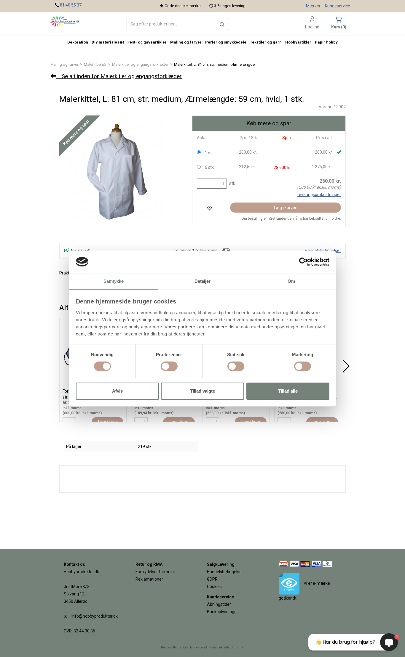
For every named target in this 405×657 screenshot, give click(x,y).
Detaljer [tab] (202, 281)
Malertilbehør (95, 64)
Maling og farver (64, 64)
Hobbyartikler (298, 42)
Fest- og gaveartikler (147, 42)
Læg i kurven (285, 207)
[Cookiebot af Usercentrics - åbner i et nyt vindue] (303, 261)
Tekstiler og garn (266, 42)
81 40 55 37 (71, 5)
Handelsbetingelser (225, 571)
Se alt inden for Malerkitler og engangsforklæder (119, 76)
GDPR (212, 579)
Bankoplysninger (222, 611)
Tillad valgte (202, 390)
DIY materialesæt (108, 42)
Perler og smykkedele (225, 42)
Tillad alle (288, 390)
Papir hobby (326, 42)
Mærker (313, 6)
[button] (222, 24)
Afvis (117, 390)
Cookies (214, 586)
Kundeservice (337, 6)
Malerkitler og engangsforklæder (140, 64)
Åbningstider (219, 604)
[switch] (169, 366)
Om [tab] (291, 281)
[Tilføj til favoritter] (209, 208)
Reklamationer (149, 579)
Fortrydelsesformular (155, 571)
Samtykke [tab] (113, 281)
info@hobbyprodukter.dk (94, 616)
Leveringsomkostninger (319, 194)
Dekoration (77, 42)
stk (231, 183)
